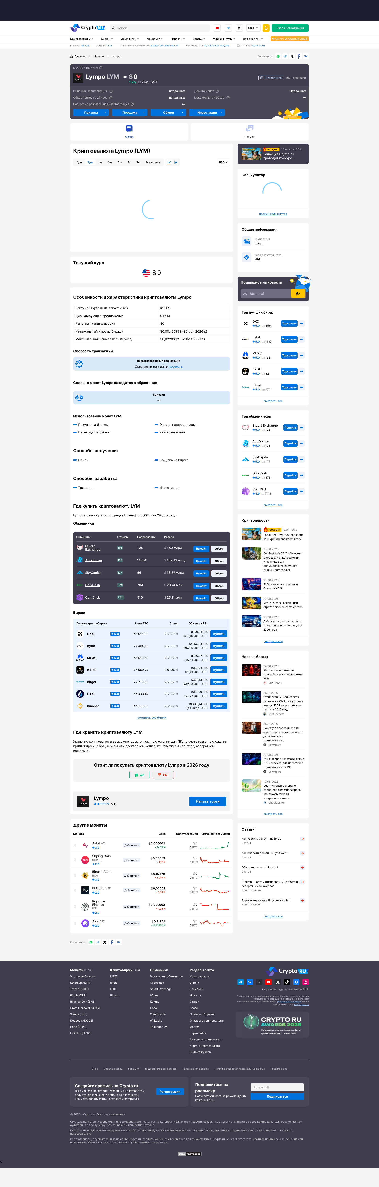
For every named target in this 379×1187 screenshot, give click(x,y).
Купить (218, 634)
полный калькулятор (273, 213)
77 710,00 (141, 682)
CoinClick (92, 597)
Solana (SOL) (78, 1014)
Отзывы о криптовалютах (207, 1020)
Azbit (96, 843)
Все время (152, 162)
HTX (90, 694)
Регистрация (295, 28)
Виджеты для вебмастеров (161, 1068)
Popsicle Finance (98, 902)
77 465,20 (140, 634)
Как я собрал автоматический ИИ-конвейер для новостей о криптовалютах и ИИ (283, 763)
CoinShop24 (158, 1014)
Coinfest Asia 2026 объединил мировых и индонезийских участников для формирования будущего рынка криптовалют (283, 562)
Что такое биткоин (82, 976)
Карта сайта (198, 1033)
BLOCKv (98, 888)
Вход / (281, 28)
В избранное (273, 77)
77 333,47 (140, 694)
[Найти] (113, 28)
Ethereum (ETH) (80, 982)
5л (138, 162)
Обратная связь (113, 1068)
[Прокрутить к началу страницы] (370, 1162)
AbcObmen (93, 560)
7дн (90, 162)
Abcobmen (157, 982)
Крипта (154, 1001)
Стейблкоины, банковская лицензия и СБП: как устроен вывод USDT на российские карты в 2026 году (283, 703)
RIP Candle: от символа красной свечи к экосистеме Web (283, 674)
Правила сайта (279, 1068)
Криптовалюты (80, 38)
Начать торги (208, 801)
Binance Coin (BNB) (83, 1001)
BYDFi (91, 670)
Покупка (91, 112)
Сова (153, 1007)
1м (100, 162)
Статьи (197, 38)
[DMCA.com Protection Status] (189, 1154)
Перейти (290, 427)
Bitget (91, 682)
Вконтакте (306, 56)
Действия (130, 845)
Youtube (217, 28)
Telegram (228, 28)
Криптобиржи (121, 970)
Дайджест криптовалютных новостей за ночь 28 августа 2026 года (282, 625)
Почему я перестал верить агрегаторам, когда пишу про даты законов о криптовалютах (283, 734)
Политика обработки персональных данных (240, 1068)
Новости (176, 38)
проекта (176, 366)
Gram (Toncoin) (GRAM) (85, 1007)
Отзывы (249, 136)
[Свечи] (176, 162)
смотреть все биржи (151, 717)
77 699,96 (140, 706)
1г (129, 162)
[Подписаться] (298, 293)
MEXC (92, 658)
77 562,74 (141, 670)
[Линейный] (169, 162)
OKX (90, 634)
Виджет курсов (200, 1052)
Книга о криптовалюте (205, 1045)
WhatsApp (278, 56)
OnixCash (92, 585)
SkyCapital (93, 572)
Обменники (128, 38)
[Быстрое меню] (266, 28)
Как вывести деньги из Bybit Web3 (265, 853)
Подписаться (277, 1096)
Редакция (133, 1068)
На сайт (201, 548)
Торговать (289, 323)
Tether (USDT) (79, 989)
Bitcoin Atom (101, 871)
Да (142, 774)
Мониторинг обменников (166, 976)
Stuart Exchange (92, 547)
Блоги (194, 1007)
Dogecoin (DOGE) (81, 1020)
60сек (154, 995)
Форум (194, 1026)
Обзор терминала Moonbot (260, 867)
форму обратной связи (289, 1001)
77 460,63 (140, 658)
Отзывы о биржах (202, 1014)
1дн (79, 162)
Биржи (105, 38)
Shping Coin (101, 856)
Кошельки (153, 38)
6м (120, 162)
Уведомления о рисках (196, 1068)
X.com (292, 56)
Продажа (129, 112)
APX (95, 921)
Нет (166, 774)
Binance (93, 706)
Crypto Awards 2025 (291, 38)
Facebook (299, 56)
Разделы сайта (202, 970)
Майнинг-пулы (222, 38)
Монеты (76, 970)
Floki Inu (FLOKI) (81, 1033)
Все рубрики (251, 38)
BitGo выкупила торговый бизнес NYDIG (280, 586)
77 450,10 (141, 646)
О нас (94, 1068)
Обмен (168, 112)
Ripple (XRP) (78, 995)
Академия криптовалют (206, 1039)
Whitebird (156, 1020)
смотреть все (273, 400)
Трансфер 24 (159, 1026)
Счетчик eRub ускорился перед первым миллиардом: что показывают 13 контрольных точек (282, 792)
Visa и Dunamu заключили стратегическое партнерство (283, 605)
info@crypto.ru (301, 1004)
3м (110, 162)
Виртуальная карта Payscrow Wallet (265, 900)
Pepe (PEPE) (78, 1026)
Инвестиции (207, 112)
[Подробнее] (100, 67)
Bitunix (114, 995)
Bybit (91, 646)
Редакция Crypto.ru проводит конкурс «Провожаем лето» (278, 156)
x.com (239, 28)
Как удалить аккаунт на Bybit (261, 838)
